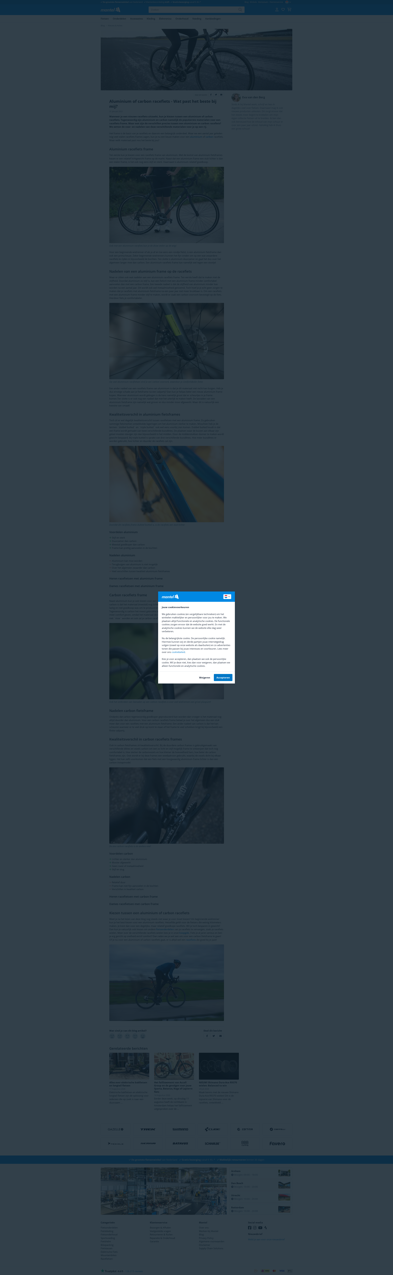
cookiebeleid (178, 652)
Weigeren (204, 677)
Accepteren (223, 677)
